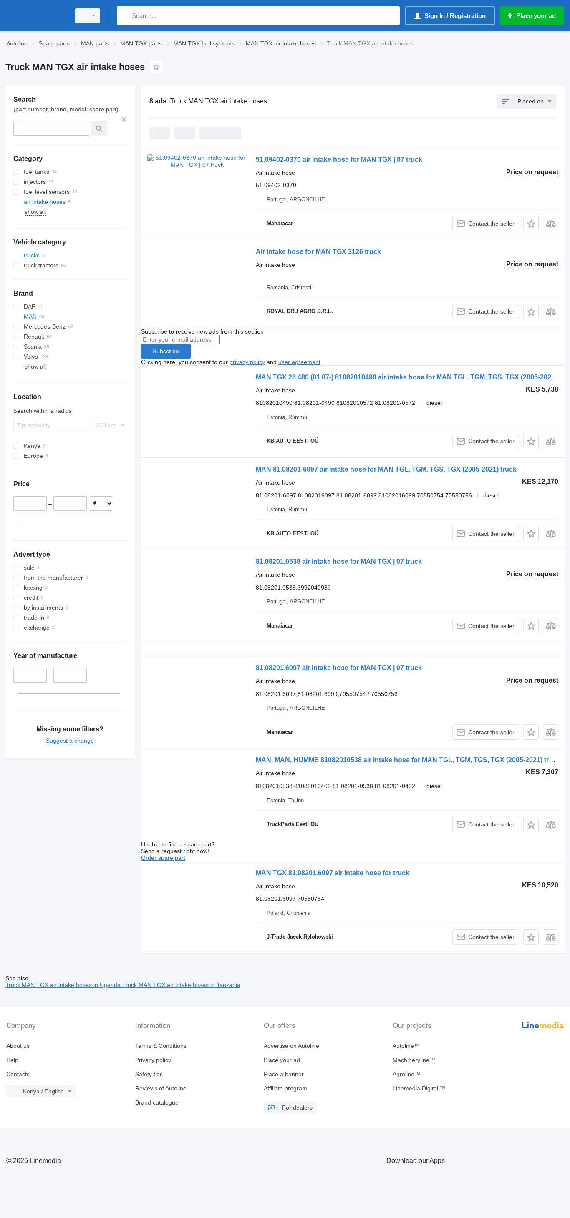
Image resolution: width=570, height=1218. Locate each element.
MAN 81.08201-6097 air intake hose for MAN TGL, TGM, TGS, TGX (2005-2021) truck (386, 469)
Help (12, 1060)
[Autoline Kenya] (35, 15)
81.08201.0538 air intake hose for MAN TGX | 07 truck (339, 561)
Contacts (18, 1074)
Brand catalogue (157, 1102)
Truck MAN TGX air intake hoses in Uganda (63, 985)
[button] (531, 223)
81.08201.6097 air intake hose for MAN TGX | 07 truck (339, 667)
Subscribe (166, 351)
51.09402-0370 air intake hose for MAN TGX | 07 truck (339, 159)
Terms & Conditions (161, 1045)
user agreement (299, 362)
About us (18, 1045)
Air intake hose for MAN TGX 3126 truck (318, 251)
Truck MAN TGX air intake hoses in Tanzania (181, 985)
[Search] (125, 15)
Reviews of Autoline (161, 1088)
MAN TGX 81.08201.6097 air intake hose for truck (332, 872)
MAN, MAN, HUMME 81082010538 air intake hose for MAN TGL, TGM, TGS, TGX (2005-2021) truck (408, 759)
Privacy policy (153, 1060)
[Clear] (124, 119)
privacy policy (247, 362)
